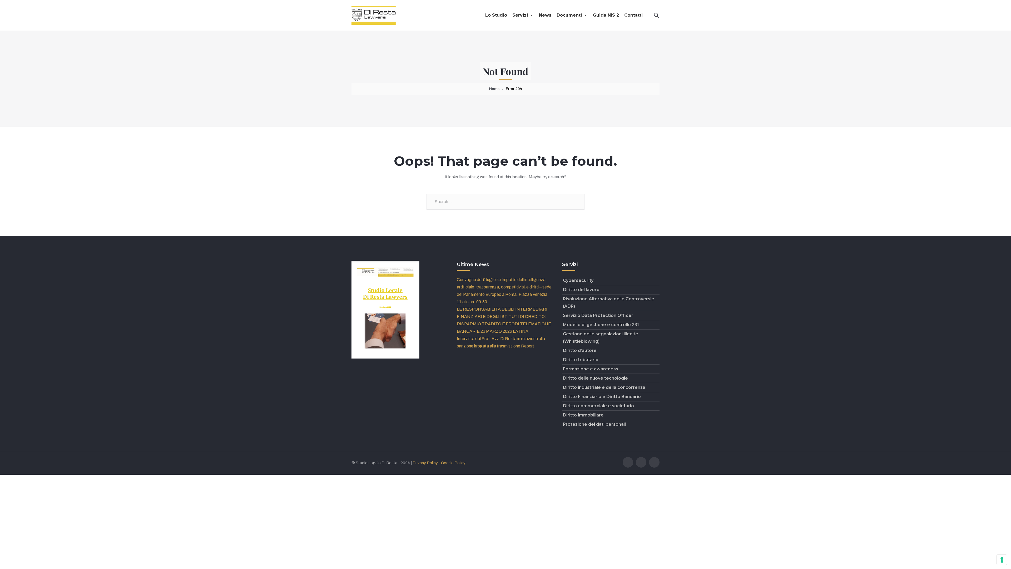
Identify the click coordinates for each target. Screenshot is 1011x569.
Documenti (569, 15)
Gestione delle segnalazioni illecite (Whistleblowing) (600, 337)
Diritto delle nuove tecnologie (595, 378)
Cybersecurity (578, 280)
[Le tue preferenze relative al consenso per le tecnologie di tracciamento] (1002, 560)
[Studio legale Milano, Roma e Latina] (373, 15)
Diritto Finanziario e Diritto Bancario (602, 396)
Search (576, 202)
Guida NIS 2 (606, 15)
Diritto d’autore (580, 350)
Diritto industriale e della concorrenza (604, 387)
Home (494, 89)
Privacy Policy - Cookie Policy (439, 463)
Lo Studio (496, 15)
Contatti (633, 15)
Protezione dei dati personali (594, 424)
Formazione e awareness (590, 368)
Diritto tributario (580, 359)
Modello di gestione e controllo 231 (601, 324)
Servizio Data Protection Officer (598, 315)
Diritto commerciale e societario (598, 405)
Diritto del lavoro (581, 289)
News (545, 15)
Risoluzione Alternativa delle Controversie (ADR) (608, 302)
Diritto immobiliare (583, 415)
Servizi (520, 15)
